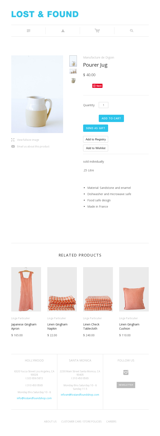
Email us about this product (30, 146)
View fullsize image (25, 140)
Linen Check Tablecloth (91, 326)
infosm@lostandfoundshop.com (80, 394)
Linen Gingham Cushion (129, 326)
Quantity (89, 105)
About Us (50, 421)
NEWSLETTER (126, 385)
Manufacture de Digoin (98, 57)
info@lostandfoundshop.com (34, 398)
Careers (111, 421)
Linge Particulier (20, 318)
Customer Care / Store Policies (81, 421)
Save (99, 85)
